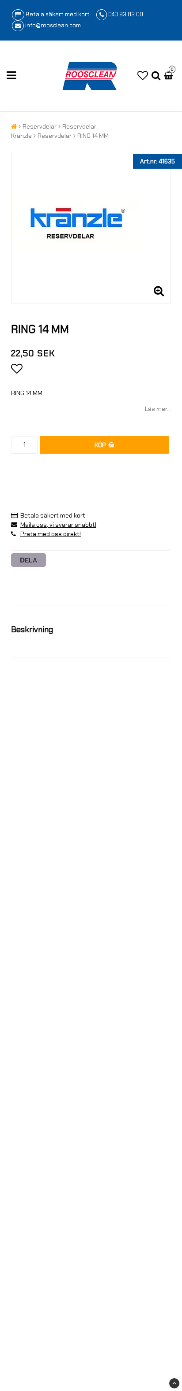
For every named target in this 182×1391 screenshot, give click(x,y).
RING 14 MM (93, 136)
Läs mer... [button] (158, 409)
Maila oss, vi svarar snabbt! (58, 525)
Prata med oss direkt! (50, 534)
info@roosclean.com (53, 25)
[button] (142, 75)
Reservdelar (40, 126)
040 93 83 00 (125, 14)
